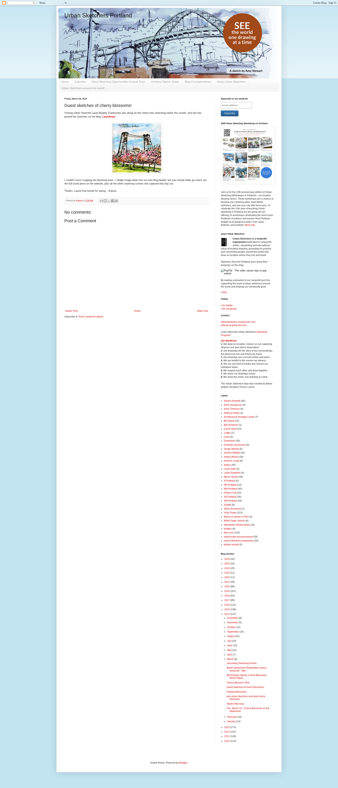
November (233, 622)
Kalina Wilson (231, 456)
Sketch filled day (235, 703)
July (229, 641)
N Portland (229, 480)
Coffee (227, 433)
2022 (227, 577)
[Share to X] (109, 201)
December (233, 618)
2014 (227, 614)
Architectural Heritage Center (239, 417)
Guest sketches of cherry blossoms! (245, 687)
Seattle (227, 504)
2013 (227, 727)
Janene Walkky (232, 452)
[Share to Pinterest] (116, 201)
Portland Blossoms (237, 691)
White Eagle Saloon (234, 520)
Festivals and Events (235, 445)
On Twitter (227, 305)
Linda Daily (230, 468)
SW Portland (230, 500)
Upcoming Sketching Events (242, 663)
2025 (227, 563)
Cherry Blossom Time (238, 682)
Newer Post (71, 311)
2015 (227, 609)
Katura (227, 465)
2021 (227, 582)
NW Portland (230, 488)
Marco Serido (231, 476)
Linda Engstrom (232, 472)
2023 (227, 572)
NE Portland (230, 484)
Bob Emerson (231, 425)
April (230, 654)
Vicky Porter (230, 512)
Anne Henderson (233, 405)
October (231, 627)
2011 (227, 736)
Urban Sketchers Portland (98, 15)
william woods (231, 544)
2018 (227, 595)
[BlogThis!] (105, 201)
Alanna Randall (232, 400)
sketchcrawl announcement (238, 536)
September (233, 631)
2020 (227, 586)
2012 (227, 731)
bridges (228, 528)
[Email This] (101, 201)
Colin (226, 437)
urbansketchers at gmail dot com (238, 322)
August (231, 636)
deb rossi (229, 532)
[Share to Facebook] (113, 201)
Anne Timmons (232, 409)
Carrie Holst (230, 428)
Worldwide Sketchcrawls (237, 524)
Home (65, 81)
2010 (227, 741)
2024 (227, 568)
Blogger (183, 762)
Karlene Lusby (231, 460)
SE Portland (230, 496)
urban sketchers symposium (239, 540)
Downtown (229, 440)
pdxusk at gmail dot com (233, 325)
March (230, 659)
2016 (227, 605)
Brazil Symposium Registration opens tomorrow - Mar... (247, 669)
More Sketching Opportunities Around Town (118, 81)
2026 (227, 559)
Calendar (80, 81)
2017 (227, 600)
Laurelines (108, 116)
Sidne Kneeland (232, 508)
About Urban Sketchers (231, 81)
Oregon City (230, 492)
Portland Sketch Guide (165, 81)
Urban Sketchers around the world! (83, 88)
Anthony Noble (232, 413)
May (229, 650)
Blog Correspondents (198, 81)
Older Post (202, 311)
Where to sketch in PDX (236, 516)
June (230, 645)
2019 (227, 591)
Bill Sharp (229, 420)
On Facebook (229, 308)
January (231, 721)
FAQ (224, 292)
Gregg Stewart (231, 448)
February (232, 717)
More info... (251, 225)
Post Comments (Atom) (91, 316)
